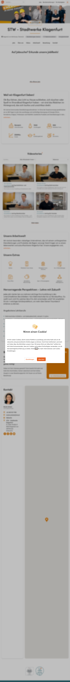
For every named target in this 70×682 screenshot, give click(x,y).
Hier (36, 348)
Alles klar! (41, 359)
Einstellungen (30, 359)
